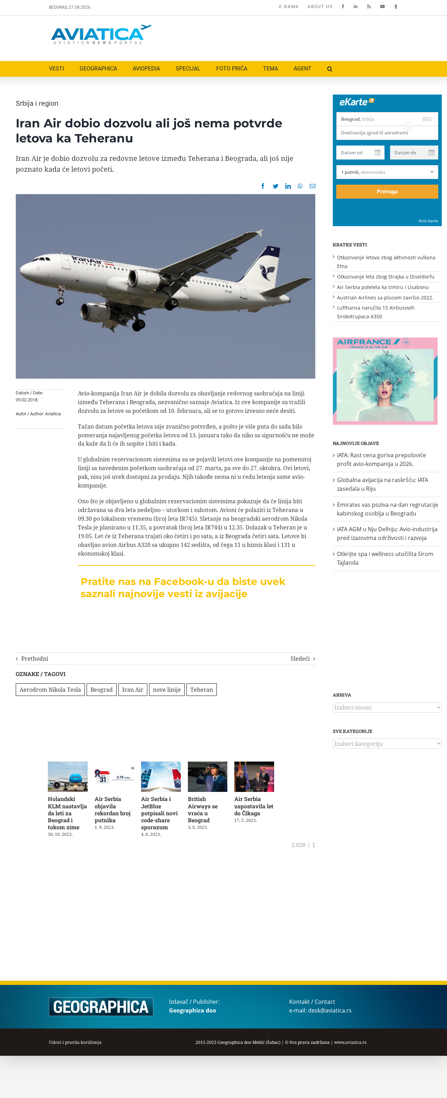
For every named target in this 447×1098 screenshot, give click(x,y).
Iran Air (133, 689)
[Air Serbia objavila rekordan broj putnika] (117, 765)
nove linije (167, 689)
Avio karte (428, 221)
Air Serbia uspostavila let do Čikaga (260, 807)
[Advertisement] (271, 37)
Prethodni (34, 658)
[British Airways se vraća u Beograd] (214, 765)
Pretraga (387, 191)
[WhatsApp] (300, 186)
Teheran (201, 689)
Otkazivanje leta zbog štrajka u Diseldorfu (385, 276)
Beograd (101, 689)
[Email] (312, 186)
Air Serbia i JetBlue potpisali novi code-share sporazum (163, 814)
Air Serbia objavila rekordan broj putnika (114, 810)
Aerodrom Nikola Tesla (50, 689)
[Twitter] (275, 186)
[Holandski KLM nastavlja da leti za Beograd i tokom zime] (68, 765)
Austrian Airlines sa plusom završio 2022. (385, 297)
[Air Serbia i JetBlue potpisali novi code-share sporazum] (165, 765)
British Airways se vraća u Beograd (208, 810)
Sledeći (300, 658)
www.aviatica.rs (350, 1042)
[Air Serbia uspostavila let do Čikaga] (262, 765)
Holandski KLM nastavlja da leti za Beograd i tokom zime (67, 814)
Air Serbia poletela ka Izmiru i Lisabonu (383, 287)
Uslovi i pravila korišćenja (75, 1042)
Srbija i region (37, 103)
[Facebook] (263, 186)
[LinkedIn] (288, 186)
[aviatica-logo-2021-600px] (101, 25)
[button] (329, 69)
